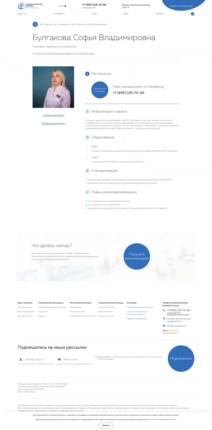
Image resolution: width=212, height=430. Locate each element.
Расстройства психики (80, 303)
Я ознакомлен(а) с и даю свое (130, 358)
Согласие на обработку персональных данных (137, 313)
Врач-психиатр (25, 303)
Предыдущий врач (53, 123)
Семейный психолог (106, 307)
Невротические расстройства (82, 316)
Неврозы (42, 316)
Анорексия (42, 312)
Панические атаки (77, 312)
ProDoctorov (40, 53)
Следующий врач (53, 115)
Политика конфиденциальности (140, 307)
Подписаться (181, 358)
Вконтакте (72, 53)
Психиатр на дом (25, 307)
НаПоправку (87, 53)
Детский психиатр (25, 316)
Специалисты (63, 24)
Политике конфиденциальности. (163, 419)
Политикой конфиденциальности (123, 357)
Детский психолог (105, 312)
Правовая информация (136, 319)
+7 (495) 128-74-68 (128, 93)
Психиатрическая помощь (50, 303)
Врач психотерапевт (26, 312)
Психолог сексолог (106, 316)
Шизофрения (75, 307)
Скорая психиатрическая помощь (52, 307)
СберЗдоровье (57, 53)
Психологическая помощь (110, 303)
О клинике (47, 24)
